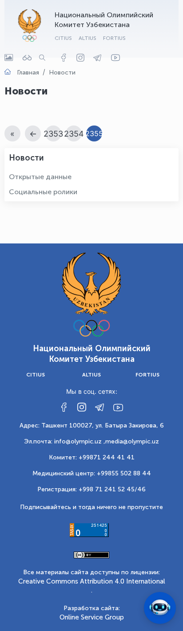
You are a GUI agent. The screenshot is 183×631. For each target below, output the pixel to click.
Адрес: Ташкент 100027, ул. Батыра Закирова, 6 (92, 425)
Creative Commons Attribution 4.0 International (91, 581)
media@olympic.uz (132, 441)
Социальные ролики (43, 192)
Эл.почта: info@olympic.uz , (64, 441)
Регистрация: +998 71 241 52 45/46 (91, 489)
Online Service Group (92, 617)
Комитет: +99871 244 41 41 (92, 457)
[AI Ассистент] (160, 608)
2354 (74, 133)
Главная (28, 72)
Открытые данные (40, 176)
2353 (53, 133)
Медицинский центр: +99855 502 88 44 (91, 473)
